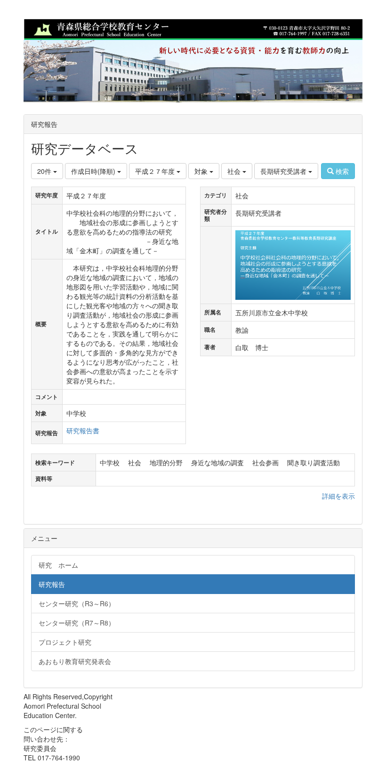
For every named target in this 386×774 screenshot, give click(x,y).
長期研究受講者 (284, 171)
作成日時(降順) (94, 171)
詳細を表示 (338, 495)
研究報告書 (82, 430)
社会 (234, 171)
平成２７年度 (156, 171)
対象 (201, 171)
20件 (45, 171)
